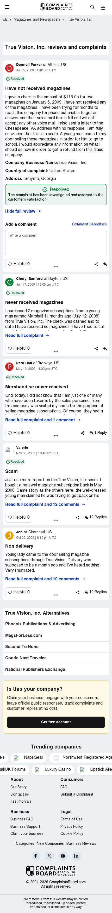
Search (92, 7)
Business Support (25, 827)
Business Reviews (81, 844)
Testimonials (20, 801)
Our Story (18, 787)
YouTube (62, 856)
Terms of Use (71, 819)
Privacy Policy (71, 827)
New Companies (50, 844)
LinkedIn (76, 856)
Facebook (35, 856)
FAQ (63, 787)
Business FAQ (21, 819)
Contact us (19, 794)
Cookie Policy (71, 834)
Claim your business (26, 834)
